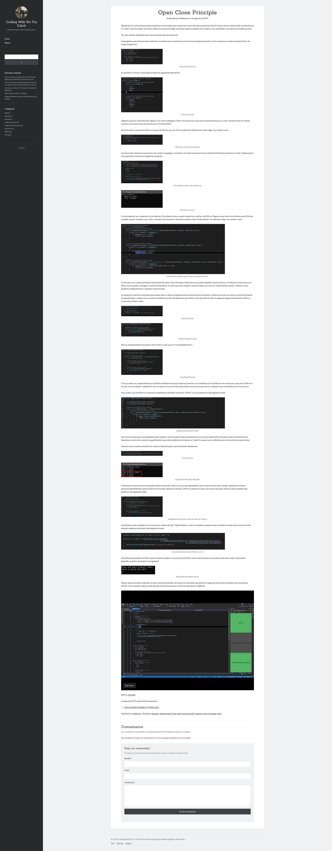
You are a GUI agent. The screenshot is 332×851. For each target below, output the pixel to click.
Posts (7, 39)
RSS (112, 843)
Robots (129, 843)
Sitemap (119, 843)
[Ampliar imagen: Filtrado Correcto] (187, 199)
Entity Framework (11, 122)
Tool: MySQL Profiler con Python (16, 93)
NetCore (8, 129)
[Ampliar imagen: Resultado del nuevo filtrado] (187, 470)
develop (155, 713)
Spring (7, 135)
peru (205, 713)
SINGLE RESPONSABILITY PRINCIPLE (141, 707)
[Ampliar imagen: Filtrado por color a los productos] (187, 172)
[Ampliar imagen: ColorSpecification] (187, 362)
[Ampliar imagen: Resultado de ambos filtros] (187, 570)
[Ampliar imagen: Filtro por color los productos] (187, 140)
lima (174, 713)
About (7, 42)
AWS (6, 113)
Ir (21, 62)
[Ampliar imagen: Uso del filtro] (187, 453)
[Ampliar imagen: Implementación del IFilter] (187, 412)
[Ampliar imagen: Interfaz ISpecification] (187, 329)
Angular (7, 116)
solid (219, 713)
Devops (7, 119)
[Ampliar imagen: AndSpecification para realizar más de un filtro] (187, 506)
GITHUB (131, 695)
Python (7, 132)
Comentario (129, 782)
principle (212, 713)
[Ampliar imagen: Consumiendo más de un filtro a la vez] (187, 541)
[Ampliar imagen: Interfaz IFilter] (187, 311)
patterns (199, 713)
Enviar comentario (187, 811)
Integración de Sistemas (13, 125)
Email (126, 770)
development (165, 713)
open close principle (185, 713)
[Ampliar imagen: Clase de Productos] (187, 56)
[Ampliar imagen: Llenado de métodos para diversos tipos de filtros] (187, 249)
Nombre (127, 758)
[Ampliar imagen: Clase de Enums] (187, 94)
